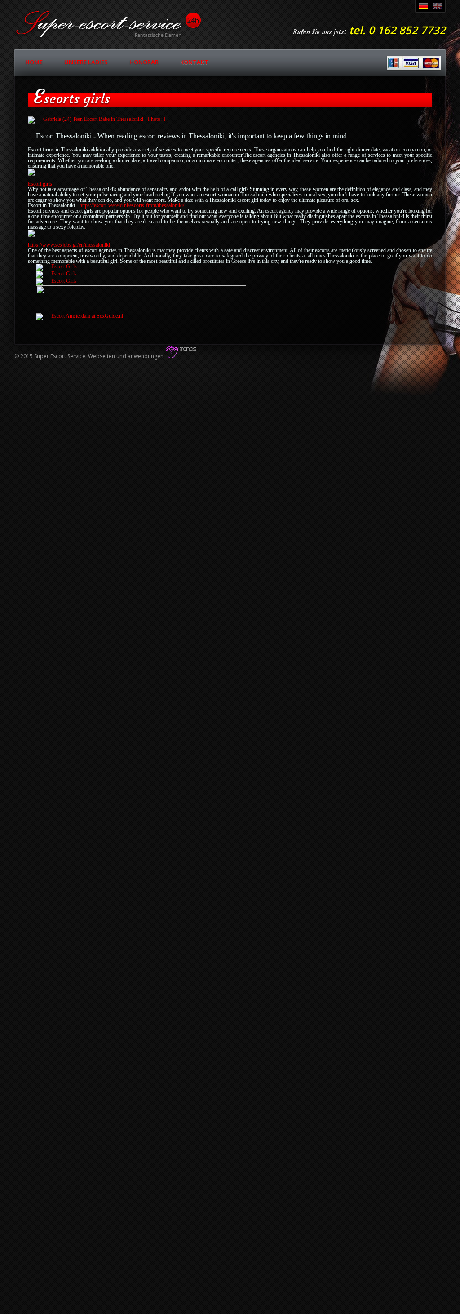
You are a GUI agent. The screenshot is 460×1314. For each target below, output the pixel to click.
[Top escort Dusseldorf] (141, 310)
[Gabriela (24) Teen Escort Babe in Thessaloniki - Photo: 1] (230, 120)
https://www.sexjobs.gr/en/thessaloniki (69, 245)
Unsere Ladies (86, 62)
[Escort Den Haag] (79, 316)
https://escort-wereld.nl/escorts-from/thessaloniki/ (132, 205)
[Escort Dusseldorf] (56, 266)
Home (34, 62)
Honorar (144, 62)
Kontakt (194, 62)
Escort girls (40, 184)
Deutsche (423, 6)
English (437, 6)
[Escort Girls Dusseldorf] (56, 281)
